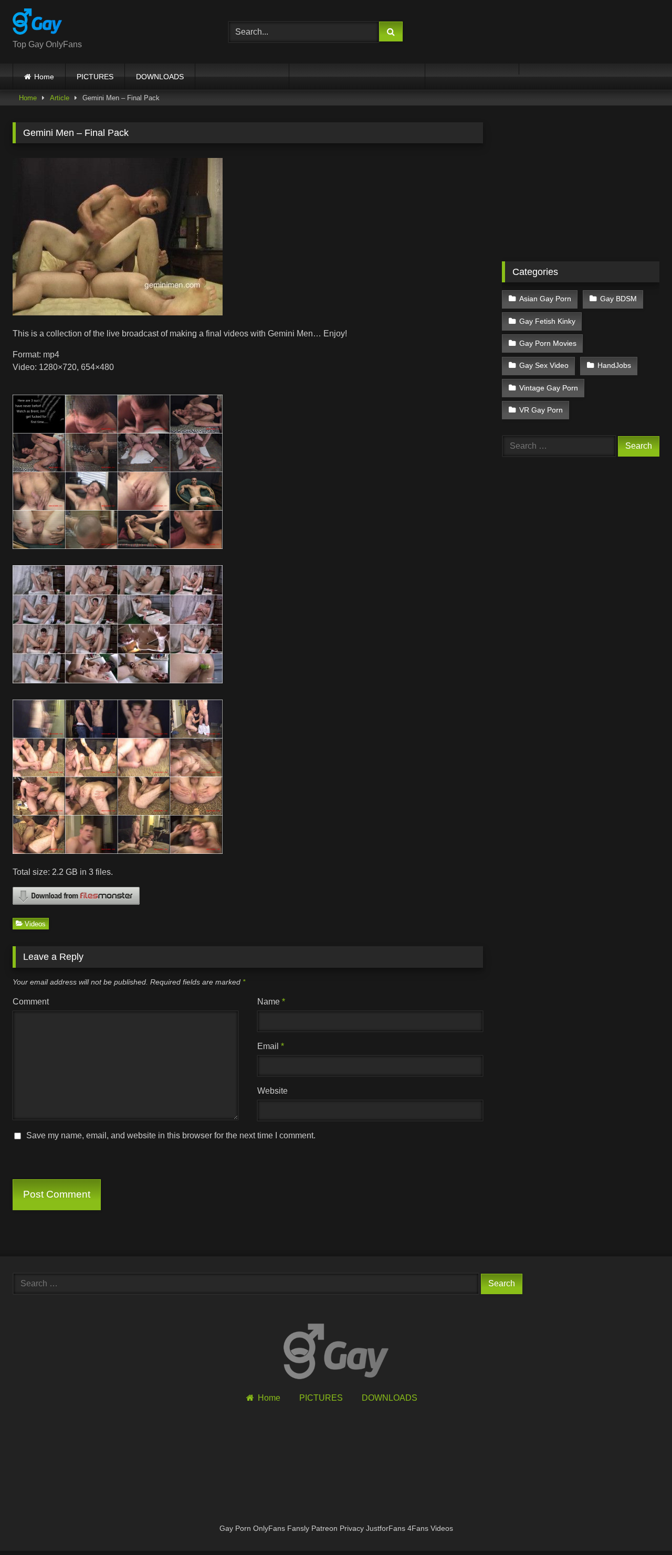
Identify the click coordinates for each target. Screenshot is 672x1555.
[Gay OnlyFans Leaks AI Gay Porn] (37, 23)
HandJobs (614, 365)
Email (270, 1046)
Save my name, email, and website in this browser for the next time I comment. (171, 1135)
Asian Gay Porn (545, 298)
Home (44, 76)
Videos (35, 923)
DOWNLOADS (160, 76)
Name (271, 1001)
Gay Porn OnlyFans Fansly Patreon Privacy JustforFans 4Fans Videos (336, 1528)
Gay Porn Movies (547, 343)
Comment (31, 1001)
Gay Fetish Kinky (547, 321)
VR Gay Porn (541, 410)
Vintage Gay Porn (548, 388)
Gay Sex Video (544, 365)
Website (272, 1090)
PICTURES (95, 76)
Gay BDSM (618, 298)
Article (59, 98)
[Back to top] (639, 1524)
